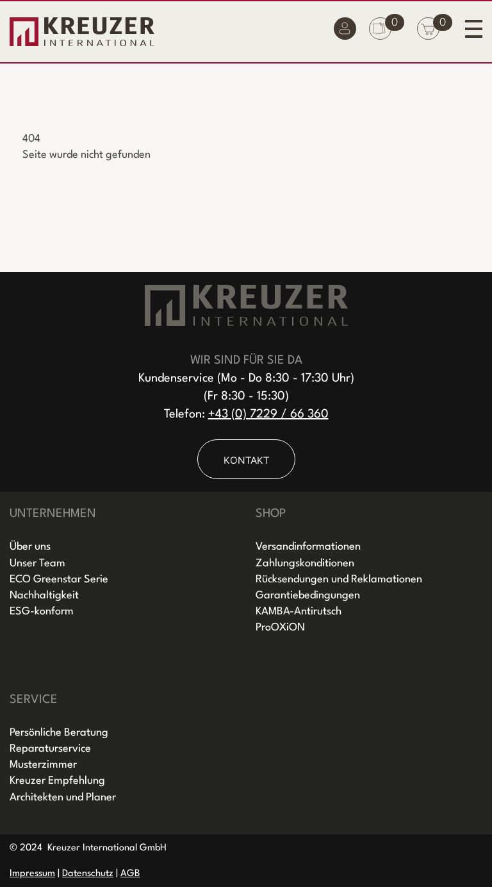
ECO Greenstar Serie (59, 579)
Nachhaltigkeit (44, 595)
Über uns (30, 546)
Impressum (32, 874)
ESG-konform (42, 611)
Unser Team (37, 563)
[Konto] (345, 31)
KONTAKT (246, 460)
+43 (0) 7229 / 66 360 (268, 414)
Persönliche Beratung (59, 732)
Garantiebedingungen (308, 595)
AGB (130, 874)
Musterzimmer (43, 764)
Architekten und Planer (63, 797)
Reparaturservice (50, 748)
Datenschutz (87, 874)
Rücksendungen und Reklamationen (339, 579)
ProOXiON (280, 627)
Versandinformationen (308, 546)
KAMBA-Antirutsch (298, 611)
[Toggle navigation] (473, 28)
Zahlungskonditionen (305, 563)
